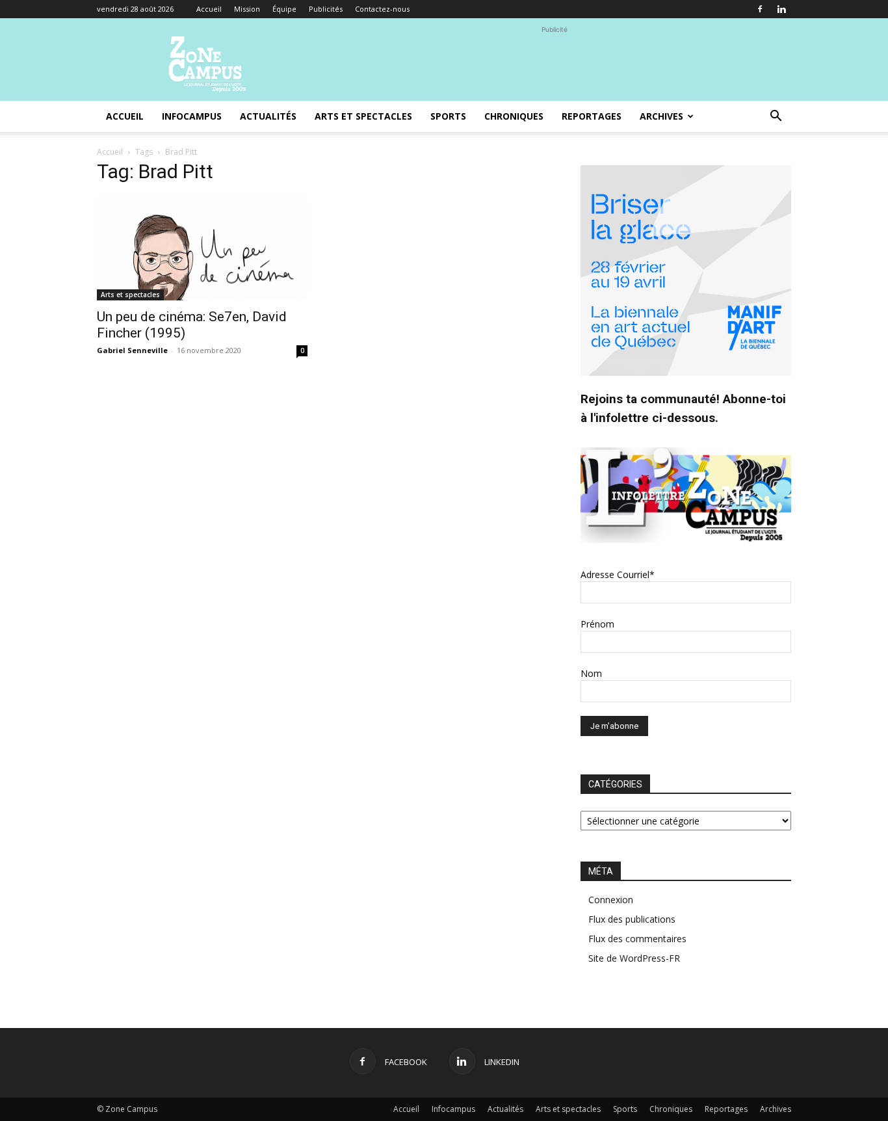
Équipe (284, 9)
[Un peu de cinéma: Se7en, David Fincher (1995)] (202, 248)
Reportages (591, 116)
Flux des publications (631, 919)
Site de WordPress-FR (634, 958)
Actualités (268, 116)
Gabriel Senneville (132, 350)
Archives (661, 116)
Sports (448, 116)
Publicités (326, 9)
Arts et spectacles (363, 116)
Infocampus (192, 116)
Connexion (610, 899)
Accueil (209, 9)
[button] (775, 117)
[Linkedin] (781, 9)
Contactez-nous (382, 9)
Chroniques (513, 116)
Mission (247, 9)
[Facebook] (760, 9)
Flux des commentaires (637, 938)
